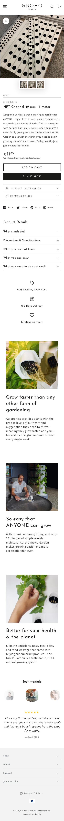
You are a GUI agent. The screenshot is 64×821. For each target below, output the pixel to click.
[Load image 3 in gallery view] (40, 84)
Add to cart (32, 167)
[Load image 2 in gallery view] (32, 84)
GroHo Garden (10, 102)
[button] (52, 6)
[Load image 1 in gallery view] (23, 84)
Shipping (17, 158)
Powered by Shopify (32, 814)
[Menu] (5, 6)
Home (5, 95)
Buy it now (32, 176)
